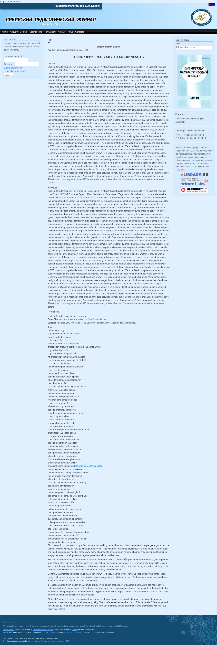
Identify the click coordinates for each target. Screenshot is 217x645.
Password (9, 64)
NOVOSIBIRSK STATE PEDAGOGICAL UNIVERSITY (77, 6)
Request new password (15, 71)
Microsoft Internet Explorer (43, 630)
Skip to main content (10, 1)
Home (5, 32)
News (70, 32)
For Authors (50, 32)
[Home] (201, 25)
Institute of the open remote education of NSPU (51, 641)
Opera (74, 630)
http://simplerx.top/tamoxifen (88, 466)
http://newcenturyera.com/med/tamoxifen (83, 319)
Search (179, 43)
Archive (61, 32)
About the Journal (18, 32)
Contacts (79, 32)
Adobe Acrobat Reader (73, 632)
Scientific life (35, 32)
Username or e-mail (14, 56)
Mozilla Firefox (8, 630)
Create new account (13, 68)
